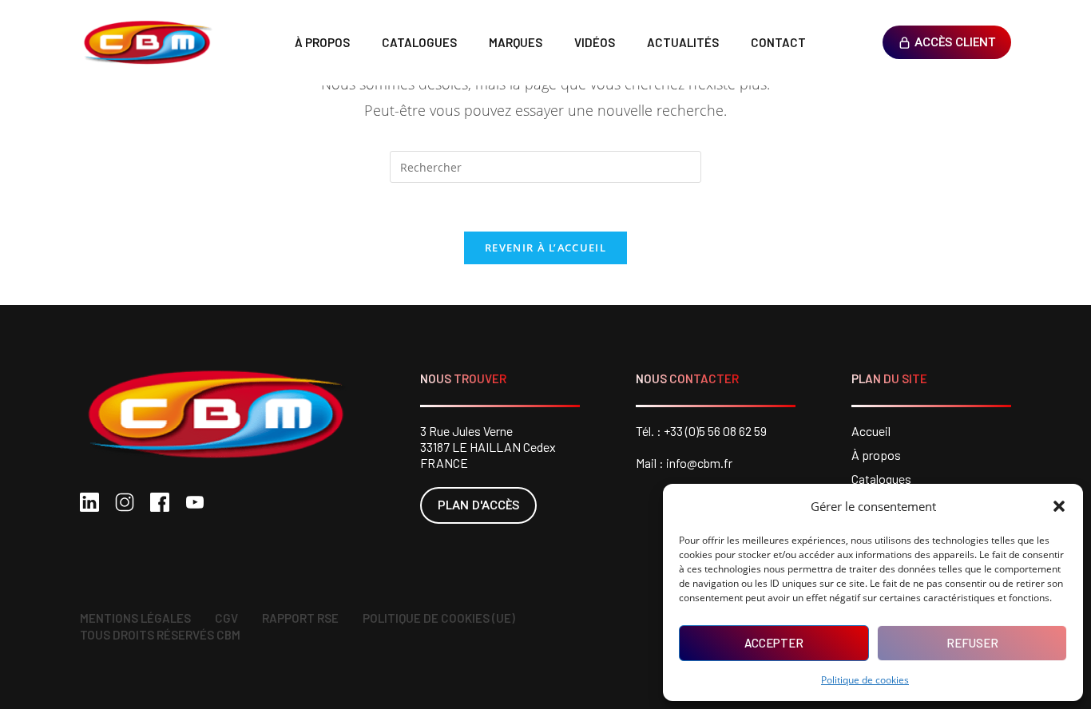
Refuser (972, 643)
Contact (778, 42)
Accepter (773, 643)
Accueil (871, 430)
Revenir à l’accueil (545, 247)
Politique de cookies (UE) (439, 618)
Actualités (683, 42)
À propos (322, 42)
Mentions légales (135, 618)
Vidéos (594, 42)
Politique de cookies (865, 680)
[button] (1059, 506)
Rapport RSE (300, 618)
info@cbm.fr (699, 462)
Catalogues (419, 42)
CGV (226, 618)
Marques (515, 42)
